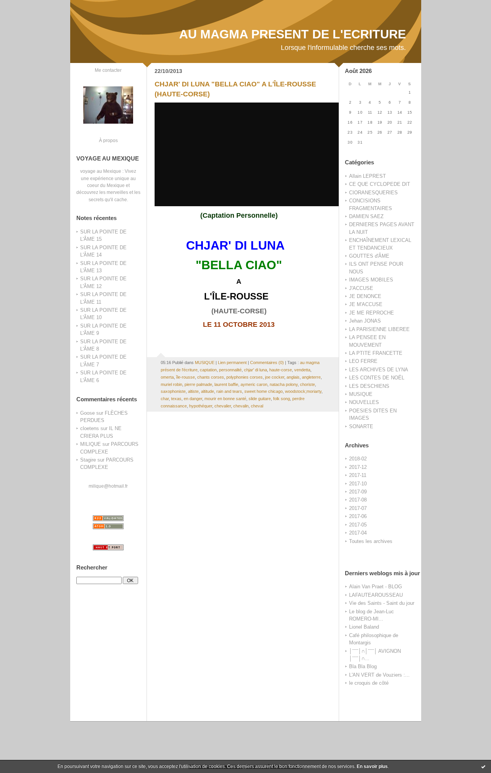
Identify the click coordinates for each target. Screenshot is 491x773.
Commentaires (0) (267, 362)
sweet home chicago (263, 391)
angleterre (311, 377)
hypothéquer (200, 406)
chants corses (210, 377)
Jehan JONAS (365, 321)
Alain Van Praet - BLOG (375, 586)
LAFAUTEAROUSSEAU (376, 595)
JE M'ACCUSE (365, 304)
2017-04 (358, 533)
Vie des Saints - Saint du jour (381, 603)
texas (176, 398)
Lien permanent (232, 362)
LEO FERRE (363, 361)
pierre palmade (198, 384)
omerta (167, 377)
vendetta (302, 369)
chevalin (241, 406)
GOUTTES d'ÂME (369, 256)
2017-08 (358, 500)
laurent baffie (226, 384)
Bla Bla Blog (363, 666)
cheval (257, 406)
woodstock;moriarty (303, 391)
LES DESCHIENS (369, 386)
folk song (281, 398)
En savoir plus (372, 766)
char (165, 398)
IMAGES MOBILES (371, 280)
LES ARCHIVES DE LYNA (378, 369)
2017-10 (358, 484)
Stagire (88, 460)
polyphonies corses (244, 377)
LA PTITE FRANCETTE (375, 353)
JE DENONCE (365, 296)
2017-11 (357, 475)
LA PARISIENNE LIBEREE (379, 329)
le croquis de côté (369, 683)
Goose (87, 413)
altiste (193, 391)
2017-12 (358, 467)
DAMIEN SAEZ (366, 216)
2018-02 (358, 459)
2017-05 (358, 525)
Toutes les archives (370, 541)
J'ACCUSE (361, 288)
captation (208, 369)
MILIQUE (90, 444)
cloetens (89, 428)
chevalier (222, 406)
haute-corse (280, 369)
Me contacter (108, 70)
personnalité (230, 369)
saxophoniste (173, 391)
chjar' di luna (255, 369)
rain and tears (229, 391)
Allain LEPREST (367, 176)
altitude (207, 391)
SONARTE (361, 426)
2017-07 (358, 508)
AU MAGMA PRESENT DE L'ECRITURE (292, 34)
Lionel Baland (364, 627)
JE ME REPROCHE (371, 313)
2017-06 (358, 516)
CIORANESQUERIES (373, 192)
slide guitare (260, 398)
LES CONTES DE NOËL (376, 378)
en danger (193, 398)
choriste (307, 384)
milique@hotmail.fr (108, 485)
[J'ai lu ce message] (483, 766)
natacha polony (284, 384)
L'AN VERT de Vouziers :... (379, 675)
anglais (293, 377)
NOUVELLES (364, 402)
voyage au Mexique (100, 171)
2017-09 (358, 492)
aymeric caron (254, 384)
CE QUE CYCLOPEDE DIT (379, 184)
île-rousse (185, 377)
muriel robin (171, 384)
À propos (108, 140)
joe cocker (274, 377)
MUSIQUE (360, 394)
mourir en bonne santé (225, 398)
